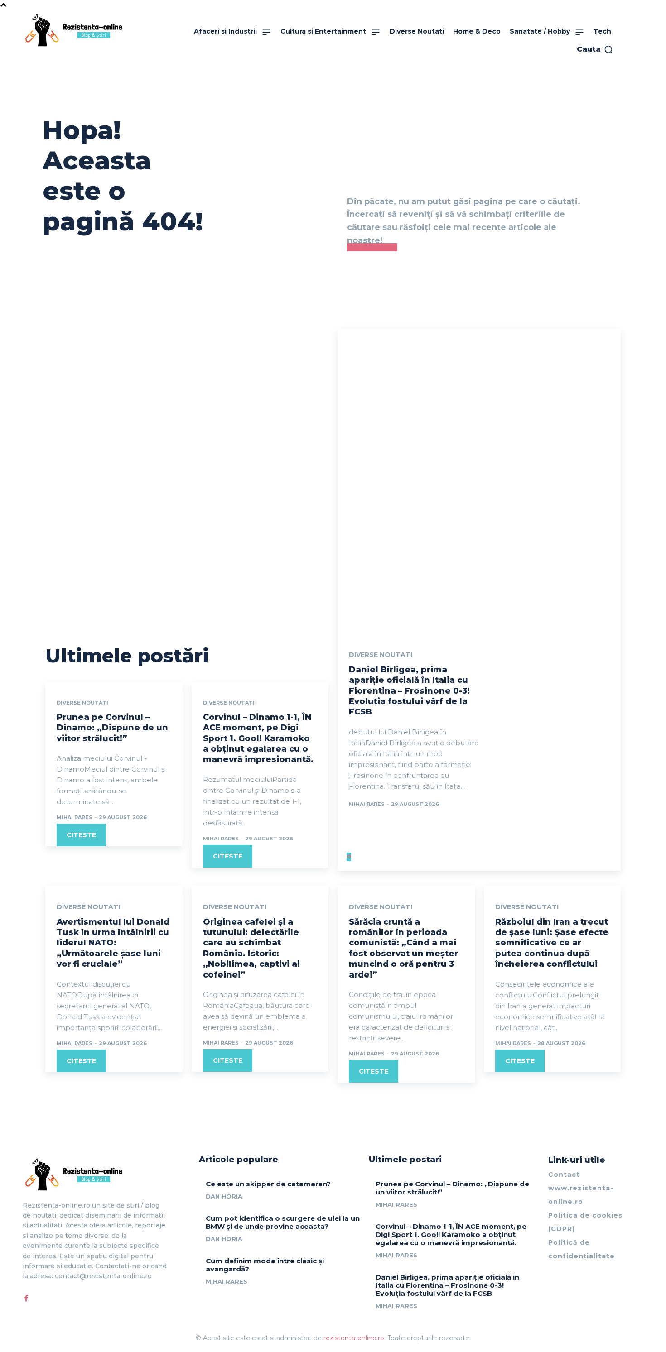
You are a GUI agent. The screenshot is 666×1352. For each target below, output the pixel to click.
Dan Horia (224, 1196)
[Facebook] (26, 1298)
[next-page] (350, 857)
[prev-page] (348, 857)
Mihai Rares (74, 817)
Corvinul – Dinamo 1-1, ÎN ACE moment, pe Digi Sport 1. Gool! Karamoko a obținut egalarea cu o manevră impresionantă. (258, 738)
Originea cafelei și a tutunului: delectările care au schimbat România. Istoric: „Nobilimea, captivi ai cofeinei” (251, 948)
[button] (595, 49)
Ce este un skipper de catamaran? (268, 1183)
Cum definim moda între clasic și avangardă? (265, 1264)
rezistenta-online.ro (353, 1338)
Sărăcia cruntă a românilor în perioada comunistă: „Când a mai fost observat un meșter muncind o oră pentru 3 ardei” (403, 948)
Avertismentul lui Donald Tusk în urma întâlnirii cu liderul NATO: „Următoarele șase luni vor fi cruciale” (113, 943)
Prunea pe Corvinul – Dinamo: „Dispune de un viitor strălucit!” (112, 727)
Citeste (81, 835)
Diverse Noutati (82, 702)
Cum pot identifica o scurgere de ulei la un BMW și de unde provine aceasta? (283, 1222)
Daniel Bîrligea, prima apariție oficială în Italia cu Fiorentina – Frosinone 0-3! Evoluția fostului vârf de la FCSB (409, 691)
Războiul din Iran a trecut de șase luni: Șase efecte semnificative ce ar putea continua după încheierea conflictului (551, 943)
